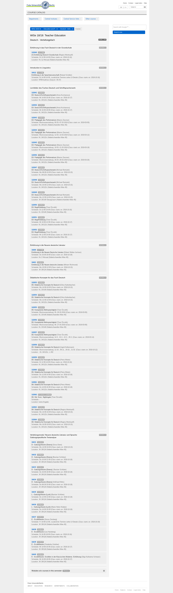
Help (145, 3)
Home (125, 3)
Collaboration (72, 586)
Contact (130, 3)
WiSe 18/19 (36, 29)
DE (121, 7)
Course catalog (36, 12)
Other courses (91, 19)
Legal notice (138, 3)
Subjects (133, 7)
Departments (34, 19)
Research (48, 586)
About (30, 586)
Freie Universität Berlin (35, 583)
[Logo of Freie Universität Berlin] (40, 5)
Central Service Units (72, 19)
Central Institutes (51, 19)
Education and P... (50, 29)
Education (38, 586)
